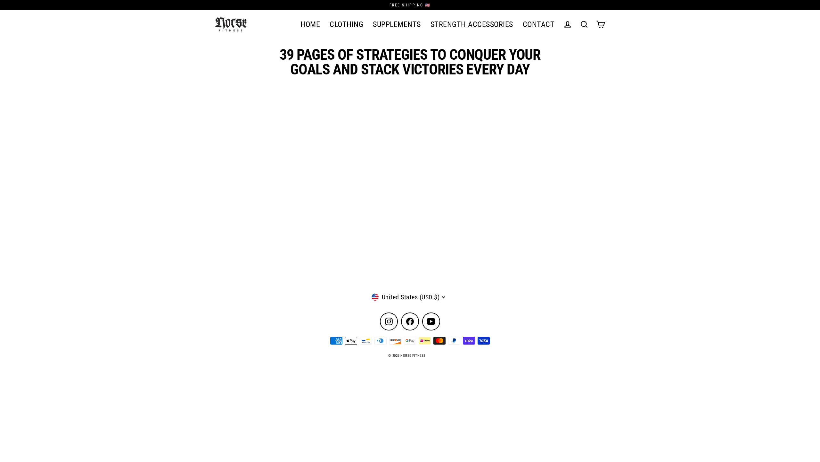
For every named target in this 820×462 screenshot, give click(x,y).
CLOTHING (346, 24)
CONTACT (539, 24)
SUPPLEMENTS (397, 24)
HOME (310, 24)
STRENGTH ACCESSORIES (471, 24)
